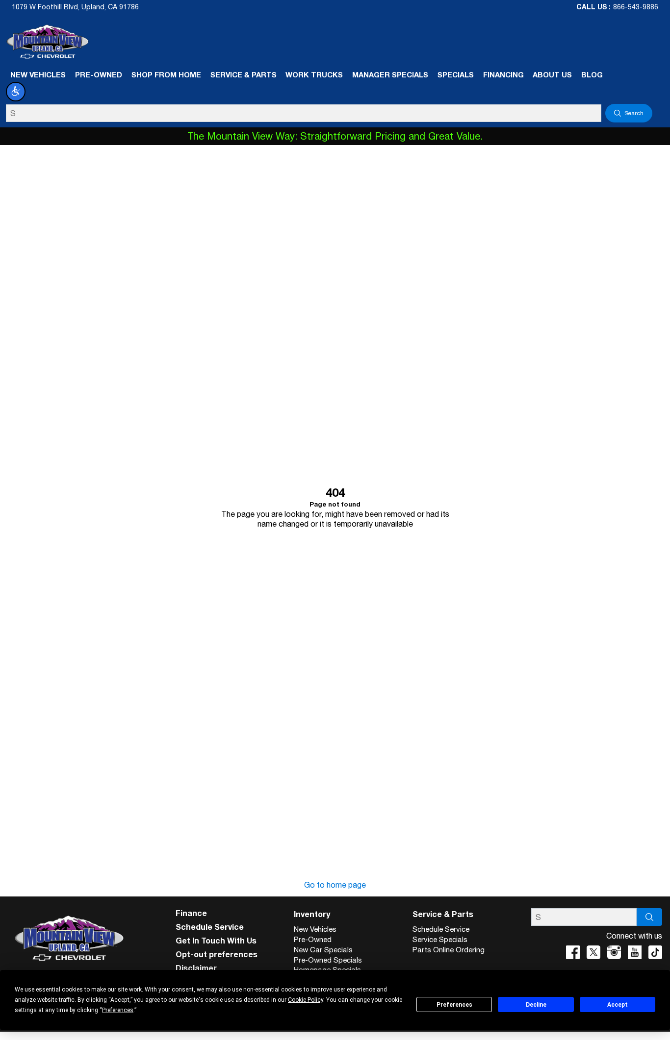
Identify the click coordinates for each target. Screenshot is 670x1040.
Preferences (454, 1004)
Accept (617, 1004)
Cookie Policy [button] (305, 999)
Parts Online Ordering (448, 949)
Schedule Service (210, 926)
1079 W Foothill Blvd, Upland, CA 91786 (75, 7)
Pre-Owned (313, 939)
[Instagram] (614, 952)
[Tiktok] (655, 952)
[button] (16, 91)
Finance (191, 913)
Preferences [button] (117, 1010)
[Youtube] (635, 952)
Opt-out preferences (217, 954)
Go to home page (335, 884)
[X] (593, 952)
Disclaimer (196, 968)
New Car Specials (323, 949)
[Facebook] (573, 952)
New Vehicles (315, 929)
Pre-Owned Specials (328, 960)
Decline (536, 1004)
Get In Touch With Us (216, 940)
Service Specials (439, 939)
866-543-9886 (635, 7)
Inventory (312, 914)
